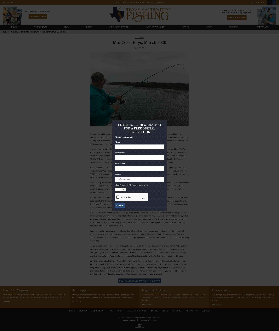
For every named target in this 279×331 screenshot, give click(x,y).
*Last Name (120, 163)
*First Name (120, 153)
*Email (117, 142)
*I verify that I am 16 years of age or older (131, 185)
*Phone (118, 174)
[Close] (165, 118)
